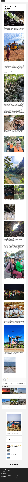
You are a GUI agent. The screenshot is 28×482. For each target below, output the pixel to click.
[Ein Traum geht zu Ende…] (8, 446)
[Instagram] (9, 439)
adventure (11, 445)
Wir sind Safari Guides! (13, 406)
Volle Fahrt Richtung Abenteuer (14, 395)
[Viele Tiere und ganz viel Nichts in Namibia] (8, 454)
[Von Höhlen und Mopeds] (14, 18)
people (16, 445)
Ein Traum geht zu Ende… (5, 395)
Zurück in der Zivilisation (5, 406)
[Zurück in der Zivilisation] (8, 458)
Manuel (5, 9)
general (14, 445)
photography (19, 445)
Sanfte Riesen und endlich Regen (21, 406)
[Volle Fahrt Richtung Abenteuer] (8, 450)
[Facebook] (8, 439)
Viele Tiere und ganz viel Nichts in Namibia (22, 396)
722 (8, 396)
